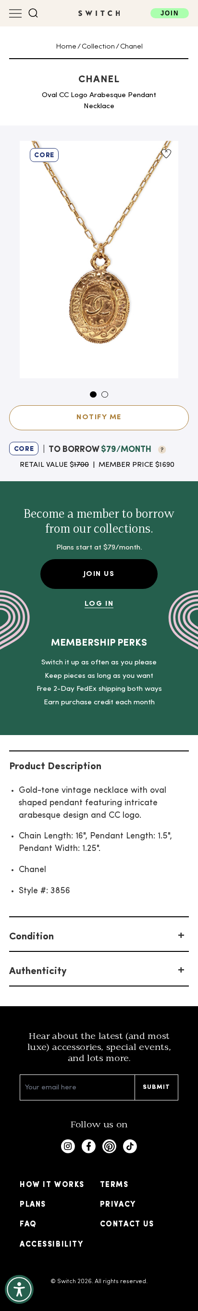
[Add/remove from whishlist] (166, 154)
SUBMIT (157, 1087)
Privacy (118, 1205)
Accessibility (51, 1245)
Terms (114, 1185)
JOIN (170, 13)
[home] (99, 13)
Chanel (131, 46)
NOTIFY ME (99, 417)
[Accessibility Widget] (19, 1289)
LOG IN (99, 604)
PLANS (33, 1205)
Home (66, 46)
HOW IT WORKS (52, 1185)
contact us (127, 1224)
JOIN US (99, 574)
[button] (33, 13)
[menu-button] (15, 13)
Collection (98, 46)
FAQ (28, 1224)
